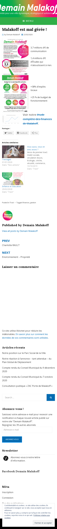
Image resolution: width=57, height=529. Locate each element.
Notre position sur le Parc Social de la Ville (24, 353)
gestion (33, 202)
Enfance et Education (11, 186)
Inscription (7, 492)
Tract (12, 202)
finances (26, 202)
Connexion (7, 497)
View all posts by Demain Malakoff (20, 231)
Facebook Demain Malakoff (20, 471)
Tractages (6, 159)
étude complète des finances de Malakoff (37, 119)
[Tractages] (13, 151)
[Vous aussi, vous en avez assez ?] (39, 157)
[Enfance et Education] (13, 178)
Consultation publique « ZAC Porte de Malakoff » (27, 385)
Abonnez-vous (12, 439)
